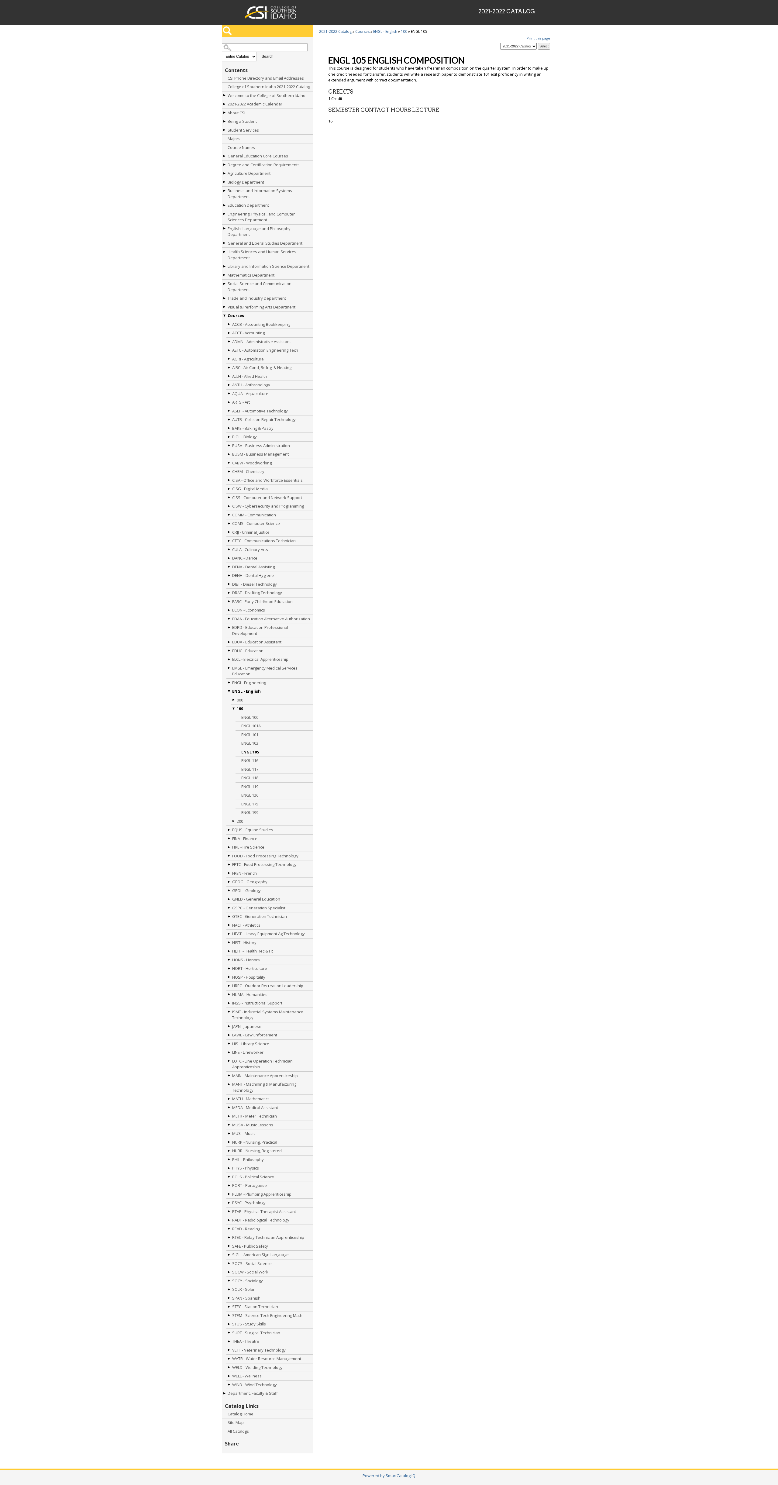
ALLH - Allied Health (249, 376)
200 (240, 821)
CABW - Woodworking (252, 463)
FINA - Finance (244, 838)
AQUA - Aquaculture (250, 393)
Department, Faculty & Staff (253, 1393)
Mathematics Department (251, 275)
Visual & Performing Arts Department (261, 307)
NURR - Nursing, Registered (257, 1150)
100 (240, 708)
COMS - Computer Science (256, 523)
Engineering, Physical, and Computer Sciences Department (261, 217)
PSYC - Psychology (249, 1202)
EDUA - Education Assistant (256, 642)
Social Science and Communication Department (259, 286)
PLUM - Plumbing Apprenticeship (261, 1194)
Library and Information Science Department (268, 266)
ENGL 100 (249, 717)
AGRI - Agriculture (248, 359)
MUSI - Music (243, 1133)
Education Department (248, 205)
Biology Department (246, 182)
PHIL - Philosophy (248, 1159)
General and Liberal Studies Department (265, 243)
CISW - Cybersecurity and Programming (268, 506)
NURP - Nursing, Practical (254, 1142)
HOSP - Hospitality (248, 977)
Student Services (243, 130)
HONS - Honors (246, 960)
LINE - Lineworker (247, 1052)
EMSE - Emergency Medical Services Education (265, 671)
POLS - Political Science (253, 1177)
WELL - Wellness (247, 1376)
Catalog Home (240, 1414)
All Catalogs (238, 1431)
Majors (234, 138)
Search (268, 56)
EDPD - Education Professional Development (260, 630)
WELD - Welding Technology (257, 1367)
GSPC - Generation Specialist (258, 908)
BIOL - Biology (244, 436)
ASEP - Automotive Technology (260, 411)
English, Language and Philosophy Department (259, 231)
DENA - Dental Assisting (253, 567)
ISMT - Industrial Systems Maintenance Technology (267, 1015)
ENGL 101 (249, 734)
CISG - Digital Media (250, 488)
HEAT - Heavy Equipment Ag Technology (268, 933)
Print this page (538, 38)
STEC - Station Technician (255, 1306)
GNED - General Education (256, 899)
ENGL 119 (249, 786)
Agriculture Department (249, 173)
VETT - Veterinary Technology (259, 1350)
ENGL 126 (249, 795)
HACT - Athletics (246, 925)
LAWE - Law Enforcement (254, 1035)
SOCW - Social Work (250, 1272)
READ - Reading (246, 1229)
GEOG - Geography (249, 881)
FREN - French (244, 873)
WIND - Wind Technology (254, 1384)
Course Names (241, 147)
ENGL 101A (251, 726)
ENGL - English (246, 691)
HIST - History (244, 942)
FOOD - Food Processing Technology (265, 856)
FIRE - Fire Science (248, 847)
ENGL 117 (249, 769)
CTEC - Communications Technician (264, 540)
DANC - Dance (244, 558)
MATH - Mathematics (251, 1098)
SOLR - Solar (243, 1289)
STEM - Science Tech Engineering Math (267, 1315)
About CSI (236, 112)
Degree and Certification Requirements (264, 164)
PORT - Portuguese (249, 1185)
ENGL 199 (249, 812)
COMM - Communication (254, 515)
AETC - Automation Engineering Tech (265, 350)
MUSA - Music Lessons (252, 1125)
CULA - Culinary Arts (250, 549)
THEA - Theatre (245, 1341)
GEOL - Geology (246, 890)
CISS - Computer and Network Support (267, 497)
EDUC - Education (247, 650)
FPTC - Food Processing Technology (264, 864)
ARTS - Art (241, 402)
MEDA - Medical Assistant (255, 1107)
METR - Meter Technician (254, 1116)
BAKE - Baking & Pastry (253, 428)
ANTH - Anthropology (251, 385)
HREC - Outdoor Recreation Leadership (267, 985)
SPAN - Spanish (246, 1298)
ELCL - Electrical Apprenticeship (260, 659)
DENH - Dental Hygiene (253, 575)
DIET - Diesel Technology (254, 584)
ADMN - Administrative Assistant (261, 341)
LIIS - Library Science (250, 1043)
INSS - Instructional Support (257, 1003)
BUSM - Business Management (260, 454)
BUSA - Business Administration (261, 445)
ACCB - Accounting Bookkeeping (261, 324)
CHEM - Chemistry (248, 471)
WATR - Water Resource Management (266, 1358)
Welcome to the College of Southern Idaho (266, 95)
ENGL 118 (249, 777)
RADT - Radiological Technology (260, 1220)
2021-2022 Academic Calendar (255, 104)
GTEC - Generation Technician (259, 916)
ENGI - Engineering (249, 682)
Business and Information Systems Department (260, 193)
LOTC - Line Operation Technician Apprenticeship (262, 1064)
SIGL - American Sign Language (260, 1254)
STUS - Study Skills (249, 1324)
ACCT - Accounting (248, 333)
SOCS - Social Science (252, 1263)
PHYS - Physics (245, 1168)
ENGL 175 (249, 804)
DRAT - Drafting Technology (257, 592)
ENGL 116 (249, 760)
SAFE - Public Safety (250, 1246)
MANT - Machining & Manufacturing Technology (264, 1087)
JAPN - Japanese (246, 1026)
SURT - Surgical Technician (256, 1332)
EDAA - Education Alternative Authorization (271, 619)
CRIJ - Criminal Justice (251, 532)
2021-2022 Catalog (335, 31)
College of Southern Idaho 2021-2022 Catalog (269, 86)
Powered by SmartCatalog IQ (389, 1475)
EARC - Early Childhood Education (262, 601)
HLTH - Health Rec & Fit (252, 951)
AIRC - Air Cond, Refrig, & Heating (261, 367)
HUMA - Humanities (249, 994)
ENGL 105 (250, 752)
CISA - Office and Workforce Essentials (267, 480)
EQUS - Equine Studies (252, 829)
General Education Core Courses (258, 156)
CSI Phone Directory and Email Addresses (266, 78)
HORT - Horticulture (249, 968)
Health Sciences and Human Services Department (262, 254)
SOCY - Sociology (247, 1280)
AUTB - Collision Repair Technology (264, 419)
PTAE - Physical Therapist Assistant (264, 1211)
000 (240, 700)
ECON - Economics (248, 610)
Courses (236, 315)
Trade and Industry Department (257, 298)
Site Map (236, 1422)
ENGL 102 (249, 743)
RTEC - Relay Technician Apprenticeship (268, 1237)
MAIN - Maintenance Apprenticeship (265, 1075)
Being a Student (242, 121)
